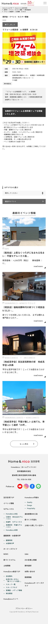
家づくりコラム (9, 560)
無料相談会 (28, 10)
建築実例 (9, 540)
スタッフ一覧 (11, 584)
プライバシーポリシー (24, 608)
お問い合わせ (30, 571)
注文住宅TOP (8, 497)
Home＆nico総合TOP (11, 571)
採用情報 (28, 577)
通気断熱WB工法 (31, 514)
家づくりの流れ (31, 519)
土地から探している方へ (34, 525)
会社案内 (9, 576)
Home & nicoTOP (7, 8)
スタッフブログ (11, 587)
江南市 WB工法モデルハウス (14, 518)
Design (29, 505)
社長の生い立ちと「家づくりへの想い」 (14, 580)
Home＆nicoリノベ (10, 599)
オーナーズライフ (10, 549)
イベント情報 (8, 503)
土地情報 (6, 565)
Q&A (26, 554)
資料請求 (28, 565)
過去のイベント (10, 201)
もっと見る (24, 444)
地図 (15, 80)
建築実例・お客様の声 (12, 535)
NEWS (5, 554)
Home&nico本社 (12, 514)
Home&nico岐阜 (12, 530)
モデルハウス (8, 509)
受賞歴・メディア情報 (14, 590)
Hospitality (31, 508)
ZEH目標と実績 (31, 560)
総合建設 (9, 593)
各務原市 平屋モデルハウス (14, 526)
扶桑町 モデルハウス (14, 522)
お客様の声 (10, 543)
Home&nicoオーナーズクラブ (34, 584)
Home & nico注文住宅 (21, 8)
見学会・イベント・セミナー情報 (13, 10)
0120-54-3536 (26, 479)
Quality (29, 502)
